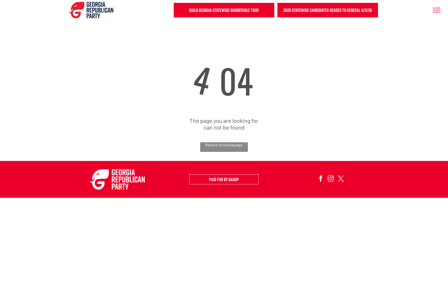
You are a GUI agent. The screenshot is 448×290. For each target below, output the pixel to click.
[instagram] (330, 179)
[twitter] (340, 179)
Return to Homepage (224, 144)
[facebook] (320, 179)
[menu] (436, 10)
